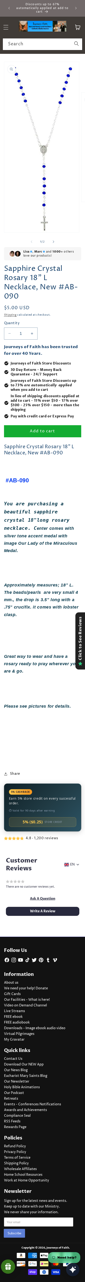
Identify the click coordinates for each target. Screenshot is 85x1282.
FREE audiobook (17, 1022)
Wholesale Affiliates (20, 1169)
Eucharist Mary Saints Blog (25, 1076)
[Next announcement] (76, 8)
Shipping (10, 315)
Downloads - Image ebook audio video (34, 1028)
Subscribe (14, 1233)
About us (11, 982)
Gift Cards (12, 994)
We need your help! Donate (26, 988)
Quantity (12, 323)
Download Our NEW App (24, 1064)
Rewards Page (15, 1127)
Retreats (11, 1098)
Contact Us (13, 1059)
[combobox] (42, 44)
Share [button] (15, 773)
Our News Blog (16, 1070)
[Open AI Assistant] (72, 1269)
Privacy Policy (15, 1152)
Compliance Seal (17, 1115)
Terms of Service (17, 1157)
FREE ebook (13, 1017)
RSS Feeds (12, 1121)
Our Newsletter (16, 1081)
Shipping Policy (16, 1163)
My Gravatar (14, 1039)
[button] (42, 899)
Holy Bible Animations (22, 1087)
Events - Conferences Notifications (32, 1104)
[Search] (76, 44)
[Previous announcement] (9, 8)
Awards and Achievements (25, 1110)
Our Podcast (14, 1093)
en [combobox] (72, 864)
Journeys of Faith (58, 1248)
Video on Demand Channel (25, 1005)
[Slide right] (53, 242)
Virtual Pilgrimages (19, 1034)
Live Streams (14, 1011)
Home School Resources (23, 1174)
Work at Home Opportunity (26, 1180)
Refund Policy (15, 1146)
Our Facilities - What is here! (27, 999)
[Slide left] (31, 242)
